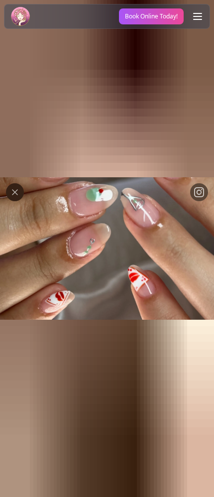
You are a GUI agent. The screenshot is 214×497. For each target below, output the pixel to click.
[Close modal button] (15, 192)
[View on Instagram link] (199, 192)
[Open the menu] (198, 16)
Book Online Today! (151, 16)
